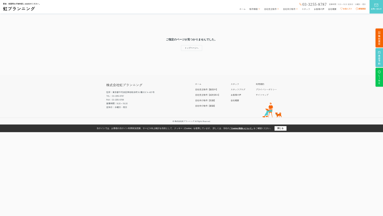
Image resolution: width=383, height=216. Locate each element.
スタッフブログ (238, 89)
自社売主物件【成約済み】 (207, 94)
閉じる (280, 128)
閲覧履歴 (362, 9)
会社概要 (332, 9)
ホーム (242, 9)
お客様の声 (319, 9)
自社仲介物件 (289, 9)
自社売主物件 (270, 9)
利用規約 (260, 84)
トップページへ (191, 48)
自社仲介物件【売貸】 (205, 100)
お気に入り (347, 9)
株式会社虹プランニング (124, 84)
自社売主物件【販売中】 (206, 89)
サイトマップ (262, 94)
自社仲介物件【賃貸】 (205, 105)
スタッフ (306, 9)
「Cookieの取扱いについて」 (241, 128)
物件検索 (253, 9)
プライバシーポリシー (266, 89)
